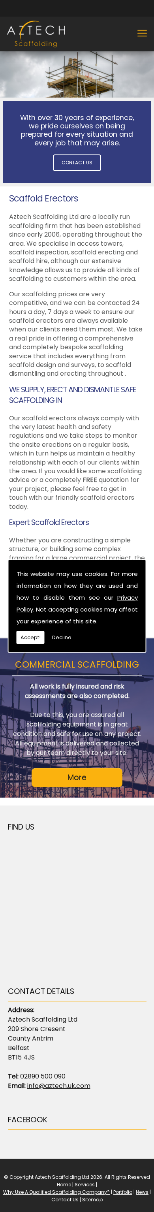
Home (64, 1184)
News (142, 1192)
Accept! (31, 637)
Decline (61, 637)
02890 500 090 (43, 1076)
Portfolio (122, 1192)
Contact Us (77, 162)
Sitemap (92, 1199)
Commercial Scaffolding (77, 664)
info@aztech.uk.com (58, 1085)
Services (85, 1184)
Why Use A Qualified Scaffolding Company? (56, 1192)
